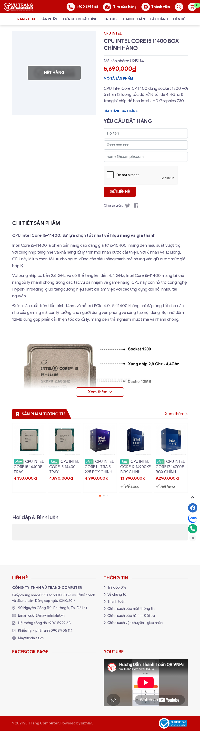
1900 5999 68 (59, 623)
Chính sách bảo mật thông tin (131, 608)
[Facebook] (192, 507)
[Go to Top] (192, 497)
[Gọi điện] (192, 528)
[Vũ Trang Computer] (18, 6)
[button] (100, 496)
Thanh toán (133, 19)
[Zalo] (192, 518)
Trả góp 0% (116, 587)
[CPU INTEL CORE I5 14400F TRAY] (29, 457)
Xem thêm (174, 413)
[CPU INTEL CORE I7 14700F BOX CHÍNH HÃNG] (171, 457)
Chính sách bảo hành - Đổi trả (131, 615)
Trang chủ (25, 19)
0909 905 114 (61, 630)
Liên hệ (179, 19)
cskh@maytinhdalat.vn (46, 615)
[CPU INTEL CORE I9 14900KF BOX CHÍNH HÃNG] (135, 457)
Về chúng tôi (117, 594)
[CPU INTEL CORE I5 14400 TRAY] (64, 457)
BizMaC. (87, 723)
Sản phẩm (49, 19)
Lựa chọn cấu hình (80, 19)
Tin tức (110, 19)
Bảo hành (159, 19)
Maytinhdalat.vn (31, 638)
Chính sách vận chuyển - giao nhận (135, 623)
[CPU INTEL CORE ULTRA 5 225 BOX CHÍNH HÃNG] (100, 457)
